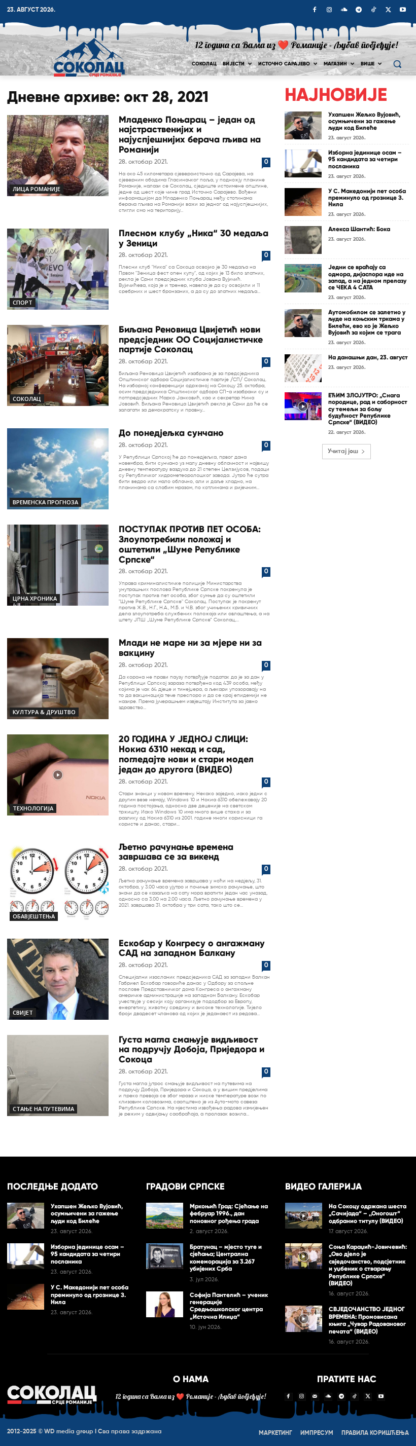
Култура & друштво (44, 712)
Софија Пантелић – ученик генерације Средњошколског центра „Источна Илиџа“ (229, 1305)
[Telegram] (359, 11)
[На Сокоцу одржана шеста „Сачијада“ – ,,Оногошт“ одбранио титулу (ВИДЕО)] (303, 1216)
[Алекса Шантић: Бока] (303, 240)
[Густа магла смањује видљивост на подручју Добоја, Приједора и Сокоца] (58, 1075)
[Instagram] (329, 11)
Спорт (22, 302)
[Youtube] (403, 11)
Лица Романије (36, 189)
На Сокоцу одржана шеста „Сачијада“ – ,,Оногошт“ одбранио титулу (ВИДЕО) (367, 1214)
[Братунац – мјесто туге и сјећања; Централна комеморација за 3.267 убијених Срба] (164, 1256)
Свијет (23, 1012)
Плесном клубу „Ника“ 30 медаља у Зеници (193, 238)
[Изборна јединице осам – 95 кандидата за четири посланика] (303, 163)
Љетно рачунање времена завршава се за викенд (176, 852)
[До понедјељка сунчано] (58, 468)
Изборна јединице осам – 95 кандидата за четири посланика (365, 159)
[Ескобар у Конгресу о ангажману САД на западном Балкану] (58, 979)
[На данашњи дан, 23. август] (303, 368)
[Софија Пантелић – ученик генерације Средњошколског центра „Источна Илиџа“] (164, 1304)
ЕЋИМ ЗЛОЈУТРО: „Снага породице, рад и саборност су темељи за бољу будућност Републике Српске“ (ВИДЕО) (367, 409)
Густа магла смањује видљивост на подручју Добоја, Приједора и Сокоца (191, 1049)
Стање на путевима (43, 1109)
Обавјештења (34, 916)
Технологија (33, 808)
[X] (388, 11)
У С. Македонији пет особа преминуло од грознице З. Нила (367, 198)
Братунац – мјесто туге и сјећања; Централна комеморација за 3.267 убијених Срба (226, 1257)
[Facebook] (314, 11)
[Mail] (315, 1397)
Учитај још (343, 452)
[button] (397, 64)
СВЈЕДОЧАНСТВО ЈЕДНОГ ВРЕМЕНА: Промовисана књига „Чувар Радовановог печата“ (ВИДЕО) (367, 1320)
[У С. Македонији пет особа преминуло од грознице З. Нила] (303, 202)
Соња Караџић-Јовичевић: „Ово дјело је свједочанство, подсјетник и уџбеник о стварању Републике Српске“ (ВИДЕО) (368, 1265)
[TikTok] (373, 11)
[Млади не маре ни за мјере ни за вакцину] (58, 678)
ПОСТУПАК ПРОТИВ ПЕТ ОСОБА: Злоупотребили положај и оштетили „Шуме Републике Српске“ (190, 544)
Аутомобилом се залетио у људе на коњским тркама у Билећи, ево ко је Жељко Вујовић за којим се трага (366, 322)
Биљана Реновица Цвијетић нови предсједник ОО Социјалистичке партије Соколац (191, 339)
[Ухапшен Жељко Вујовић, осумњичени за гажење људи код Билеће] (303, 125)
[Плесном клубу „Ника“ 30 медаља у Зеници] (58, 269)
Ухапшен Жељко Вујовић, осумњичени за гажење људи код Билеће (364, 121)
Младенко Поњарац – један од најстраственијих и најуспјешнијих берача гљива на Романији (190, 134)
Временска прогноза (45, 502)
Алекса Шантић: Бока (359, 229)
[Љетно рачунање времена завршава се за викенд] (58, 882)
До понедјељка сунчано (171, 432)
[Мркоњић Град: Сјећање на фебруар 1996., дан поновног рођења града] (164, 1216)
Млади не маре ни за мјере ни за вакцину (190, 647)
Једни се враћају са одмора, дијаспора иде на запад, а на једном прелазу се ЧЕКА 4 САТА (367, 277)
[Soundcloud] (344, 11)
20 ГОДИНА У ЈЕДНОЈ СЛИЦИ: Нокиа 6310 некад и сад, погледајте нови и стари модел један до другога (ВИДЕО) (186, 753)
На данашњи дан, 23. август (368, 357)
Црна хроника (35, 598)
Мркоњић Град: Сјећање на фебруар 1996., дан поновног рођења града (229, 1214)
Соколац (27, 398)
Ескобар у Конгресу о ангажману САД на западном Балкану (192, 948)
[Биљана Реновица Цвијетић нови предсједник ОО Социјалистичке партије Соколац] (58, 365)
